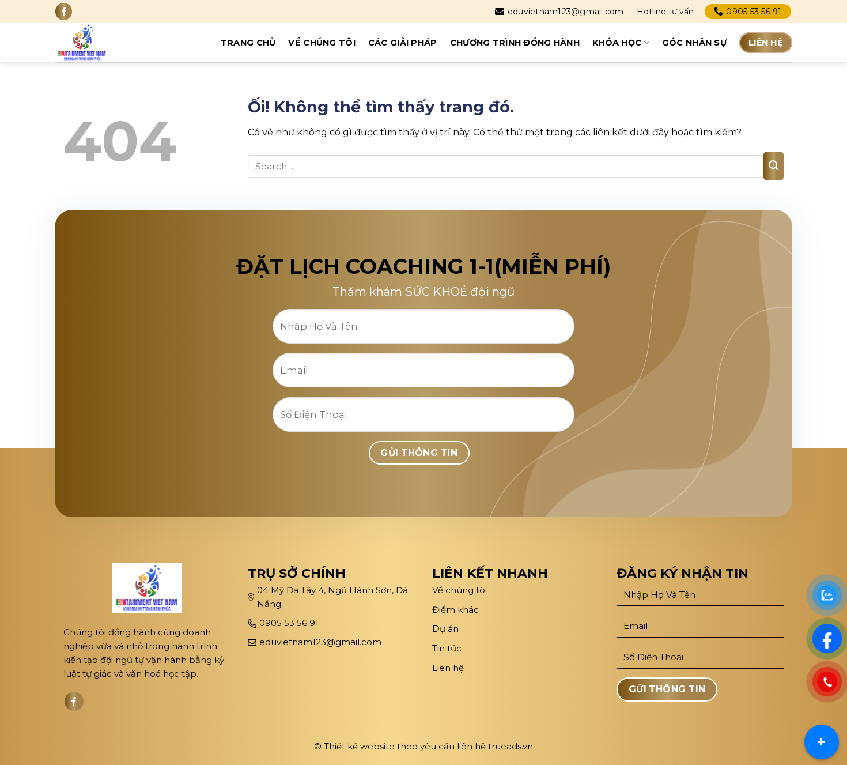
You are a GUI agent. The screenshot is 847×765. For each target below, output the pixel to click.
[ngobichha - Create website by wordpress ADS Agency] (91, 42)
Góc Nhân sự (694, 42)
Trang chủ (248, 42)
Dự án (446, 628)
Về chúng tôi (321, 42)
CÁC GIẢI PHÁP (402, 42)
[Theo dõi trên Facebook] (63, 11)
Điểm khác (455, 609)
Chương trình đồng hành (515, 42)
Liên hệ (765, 42)
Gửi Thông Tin (418, 452)
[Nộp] (773, 166)
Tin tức (447, 648)
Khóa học (616, 42)
